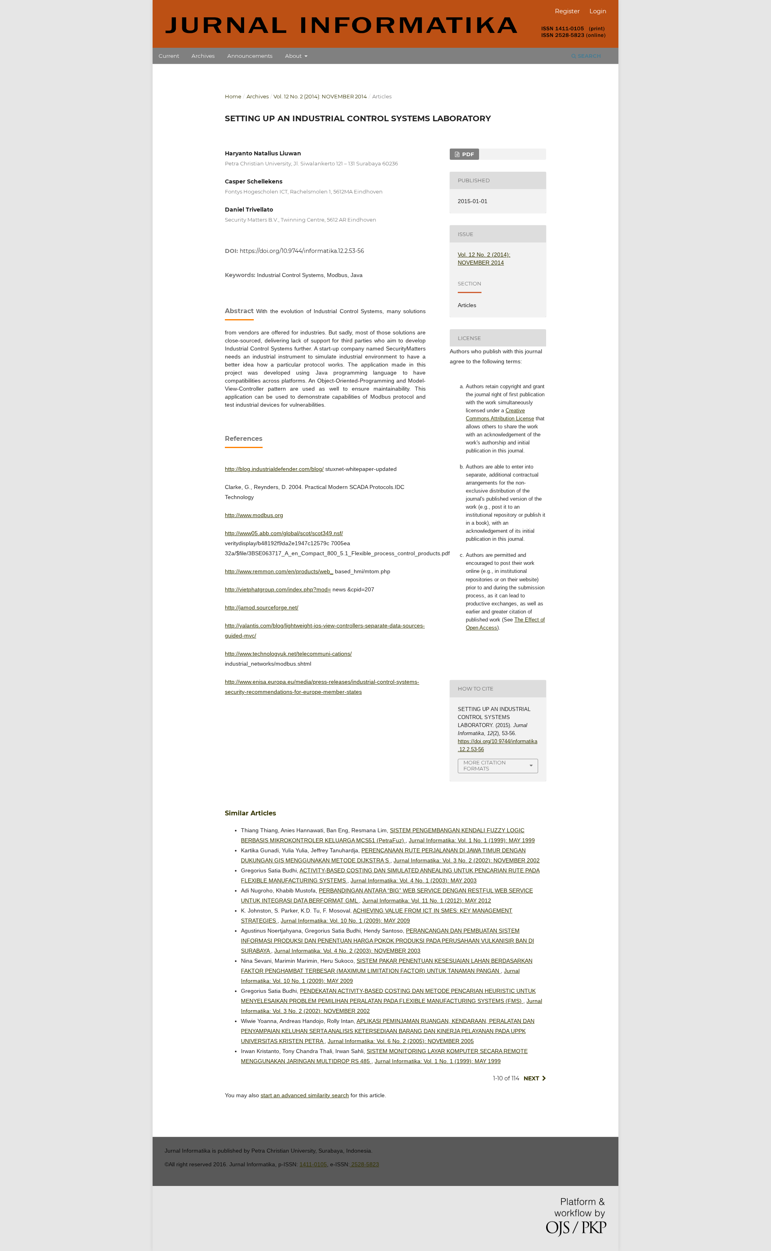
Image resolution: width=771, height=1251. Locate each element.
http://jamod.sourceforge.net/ (261, 607)
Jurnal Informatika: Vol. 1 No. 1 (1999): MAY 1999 (472, 840)
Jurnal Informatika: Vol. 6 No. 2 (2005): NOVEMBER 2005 (401, 1041)
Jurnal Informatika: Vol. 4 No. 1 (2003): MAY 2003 (414, 880)
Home (233, 96)
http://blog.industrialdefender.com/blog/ (274, 469)
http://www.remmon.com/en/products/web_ (279, 571)
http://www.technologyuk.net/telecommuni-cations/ (288, 653)
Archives (203, 56)
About (294, 56)
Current (169, 56)
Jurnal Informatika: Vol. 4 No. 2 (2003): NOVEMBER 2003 (347, 950)
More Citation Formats (484, 765)
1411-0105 (313, 1164)
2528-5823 (364, 1164)
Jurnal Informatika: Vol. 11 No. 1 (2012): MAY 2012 (426, 900)
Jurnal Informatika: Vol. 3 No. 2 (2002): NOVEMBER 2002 (467, 860)
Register (567, 11)
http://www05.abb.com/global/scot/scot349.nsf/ (284, 533)
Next (531, 1078)
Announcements (250, 56)
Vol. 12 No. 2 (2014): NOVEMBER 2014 (320, 96)
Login (597, 11)
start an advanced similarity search (305, 1095)
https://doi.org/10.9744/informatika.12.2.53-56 (302, 251)
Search (588, 56)
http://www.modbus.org (254, 515)
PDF (467, 154)
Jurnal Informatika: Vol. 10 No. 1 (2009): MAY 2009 (345, 920)
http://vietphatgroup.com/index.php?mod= (278, 589)
